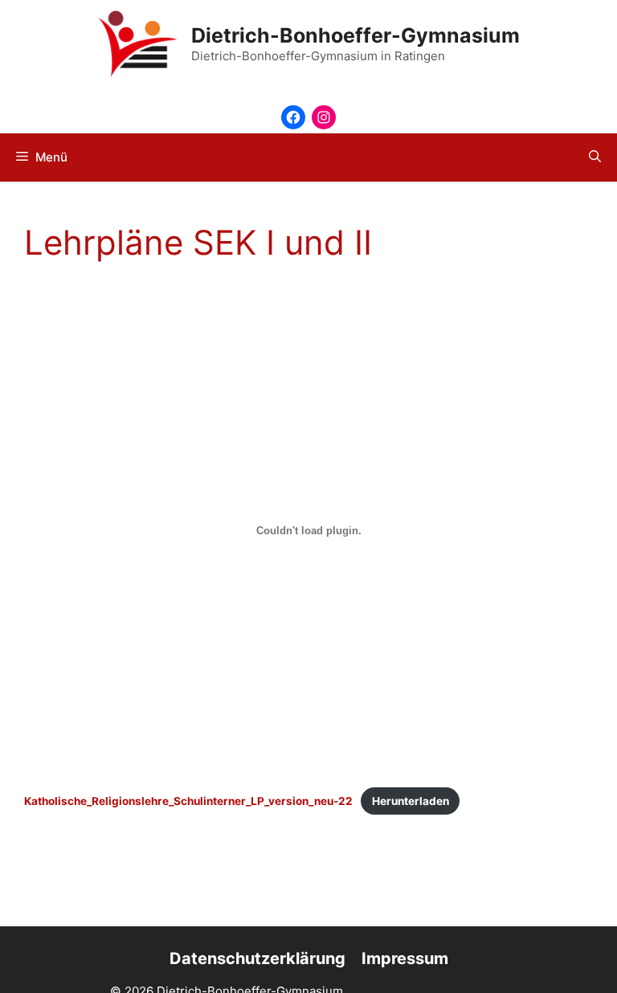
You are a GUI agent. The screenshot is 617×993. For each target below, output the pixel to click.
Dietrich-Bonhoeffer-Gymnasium (355, 35)
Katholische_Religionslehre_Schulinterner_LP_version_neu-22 (188, 801)
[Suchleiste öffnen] (595, 157)
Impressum (405, 958)
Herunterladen (410, 801)
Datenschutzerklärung (257, 958)
